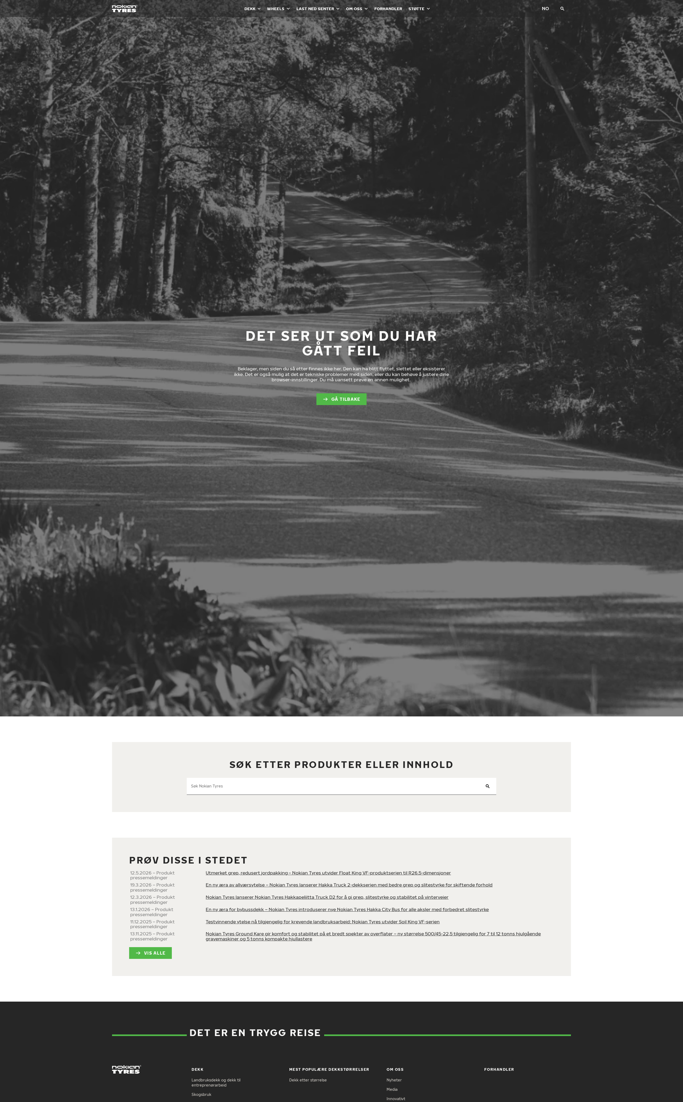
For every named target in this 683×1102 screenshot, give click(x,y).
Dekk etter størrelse (308, 1080)
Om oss (354, 8)
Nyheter (394, 1080)
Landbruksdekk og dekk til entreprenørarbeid (216, 1082)
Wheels (275, 8)
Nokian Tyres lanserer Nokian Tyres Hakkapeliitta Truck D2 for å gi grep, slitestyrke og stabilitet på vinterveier (327, 897)
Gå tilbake (345, 399)
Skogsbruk (201, 1094)
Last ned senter (315, 8)
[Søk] (562, 8)
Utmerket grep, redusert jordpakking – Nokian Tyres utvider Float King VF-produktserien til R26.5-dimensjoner (328, 873)
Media (392, 1089)
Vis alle (154, 953)
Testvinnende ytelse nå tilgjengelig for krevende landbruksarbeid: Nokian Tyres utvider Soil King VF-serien (323, 921)
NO (545, 8)
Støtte (416, 8)
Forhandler (388, 8)
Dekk (249, 8)
